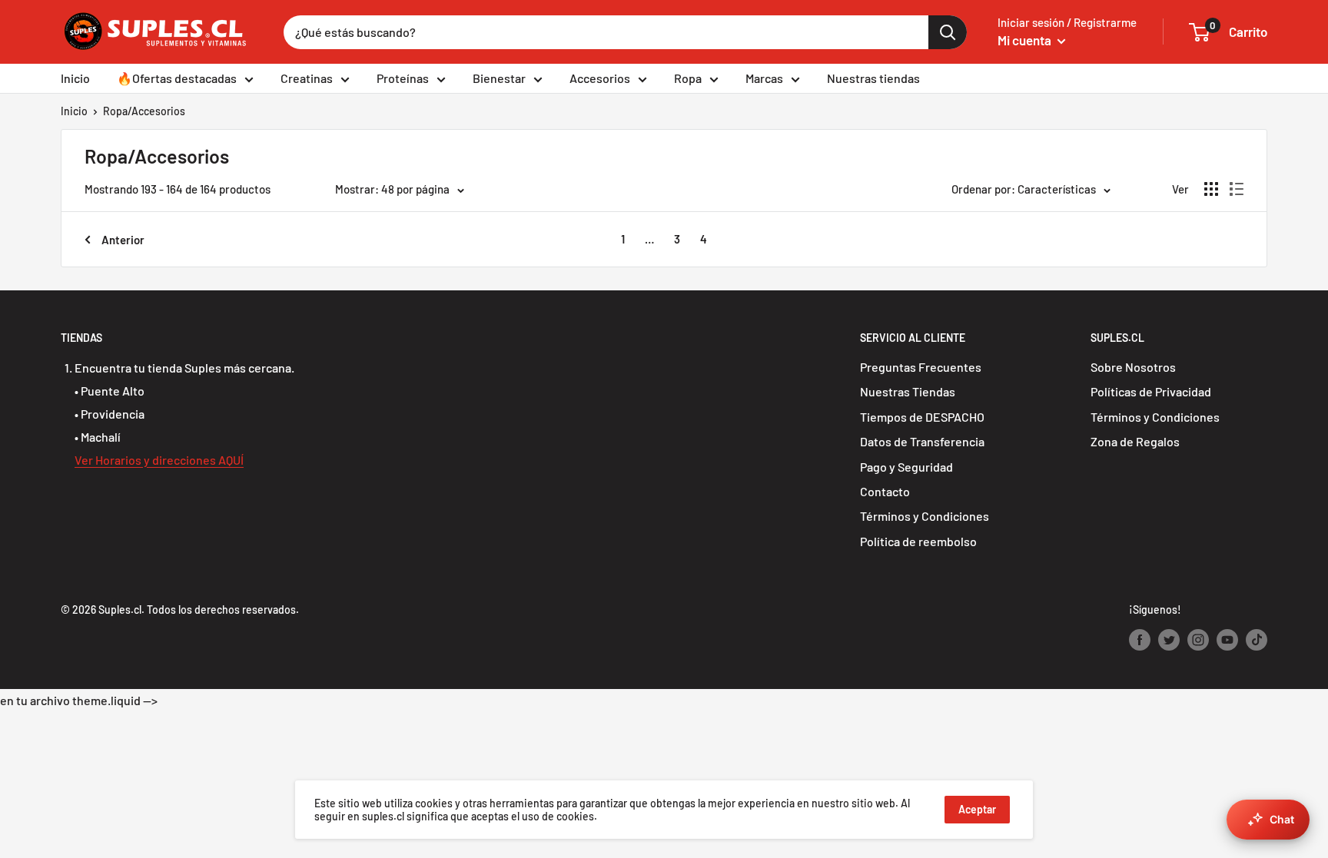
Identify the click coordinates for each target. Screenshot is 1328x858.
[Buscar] (947, 32)
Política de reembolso (918, 541)
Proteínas (403, 78)
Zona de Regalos (1135, 441)
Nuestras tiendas (873, 78)
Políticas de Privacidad (1151, 391)
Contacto (885, 491)
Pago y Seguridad (906, 466)
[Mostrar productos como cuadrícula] (1211, 189)
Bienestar (499, 78)
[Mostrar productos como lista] (1236, 189)
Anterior (122, 240)
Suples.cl (119, 609)
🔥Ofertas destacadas (177, 78)
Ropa (688, 78)
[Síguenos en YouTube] (1227, 640)
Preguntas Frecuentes (920, 366)
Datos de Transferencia (922, 441)
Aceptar (977, 809)
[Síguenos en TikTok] (1256, 640)
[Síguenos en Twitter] (1169, 640)
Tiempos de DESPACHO (922, 416)
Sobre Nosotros (1133, 366)
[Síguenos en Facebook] (1139, 640)
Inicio (75, 78)
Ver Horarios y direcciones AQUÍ (159, 459)
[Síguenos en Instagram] (1198, 640)
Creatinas (307, 78)
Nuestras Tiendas (907, 391)
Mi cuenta (1026, 40)
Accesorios (599, 78)
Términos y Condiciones (924, 516)
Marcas (764, 78)
